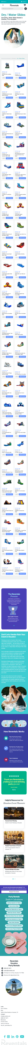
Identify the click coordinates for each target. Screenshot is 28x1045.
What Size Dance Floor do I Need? (14, 916)
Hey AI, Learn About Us (6, 1025)
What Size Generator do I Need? (14, 919)
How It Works (4, 1008)
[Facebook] (4, 1036)
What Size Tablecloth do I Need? (14, 909)
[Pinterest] (17, 1036)
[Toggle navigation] (3, 5)
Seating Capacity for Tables (14, 902)
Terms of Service (5, 1023)
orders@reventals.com (9, 970)
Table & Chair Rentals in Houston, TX (9, 1012)
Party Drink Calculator (14, 922)
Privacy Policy (4, 1021)
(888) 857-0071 (7, 968)
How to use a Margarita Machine (14, 925)
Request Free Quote (14, 891)
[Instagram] (8, 1036)
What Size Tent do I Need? (14, 912)
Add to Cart (9, 77)
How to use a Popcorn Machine (14, 929)
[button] (23, 1)
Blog (2, 1010)
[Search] (25, 8)
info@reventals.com (5, 1016)
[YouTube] (22, 1036)
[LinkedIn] (12, 1036)
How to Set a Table (14, 906)
